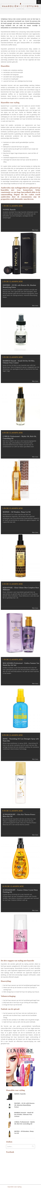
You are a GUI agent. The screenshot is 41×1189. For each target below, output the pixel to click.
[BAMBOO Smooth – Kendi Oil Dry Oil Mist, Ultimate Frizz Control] (20, 404)
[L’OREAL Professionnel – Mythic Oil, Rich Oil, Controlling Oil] (20, 480)
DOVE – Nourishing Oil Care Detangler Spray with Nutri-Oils (21, 740)
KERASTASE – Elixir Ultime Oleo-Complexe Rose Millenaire (21, 589)
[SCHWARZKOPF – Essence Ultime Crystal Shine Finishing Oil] (20, 934)
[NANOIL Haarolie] (20, 253)
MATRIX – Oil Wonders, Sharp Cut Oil (17, 512)
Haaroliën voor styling (14, 1187)
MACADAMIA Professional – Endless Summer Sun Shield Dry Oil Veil (21, 664)
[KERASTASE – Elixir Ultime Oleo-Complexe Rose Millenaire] (20, 631)
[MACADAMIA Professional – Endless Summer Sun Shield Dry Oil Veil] (20, 707)
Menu (38, 2)
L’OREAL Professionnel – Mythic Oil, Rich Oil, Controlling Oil (19, 437)
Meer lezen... (35, 230)
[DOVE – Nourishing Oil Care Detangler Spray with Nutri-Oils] (20, 782)
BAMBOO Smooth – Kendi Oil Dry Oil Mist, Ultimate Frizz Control (19, 362)
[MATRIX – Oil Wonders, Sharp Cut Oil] (20, 556)
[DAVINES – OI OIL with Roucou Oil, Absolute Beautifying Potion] (20, 329)
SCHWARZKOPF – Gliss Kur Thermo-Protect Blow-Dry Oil (19, 815)
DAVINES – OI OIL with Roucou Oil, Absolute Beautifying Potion (19, 286)
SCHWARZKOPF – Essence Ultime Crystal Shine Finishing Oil (20, 891)
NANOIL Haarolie (9, 209)
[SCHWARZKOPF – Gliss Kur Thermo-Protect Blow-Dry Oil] (20, 858)
